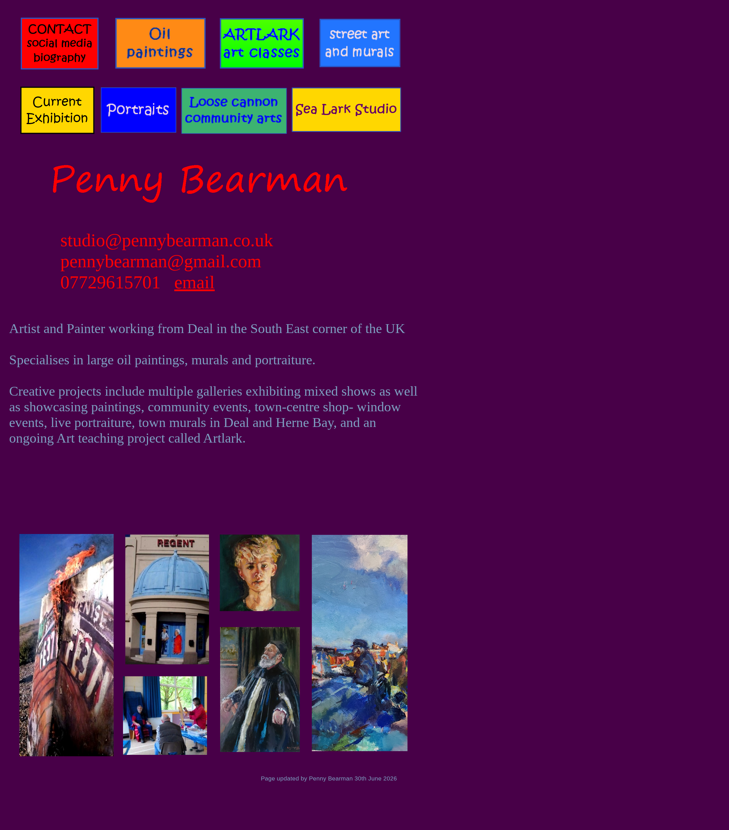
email (194, 282)
